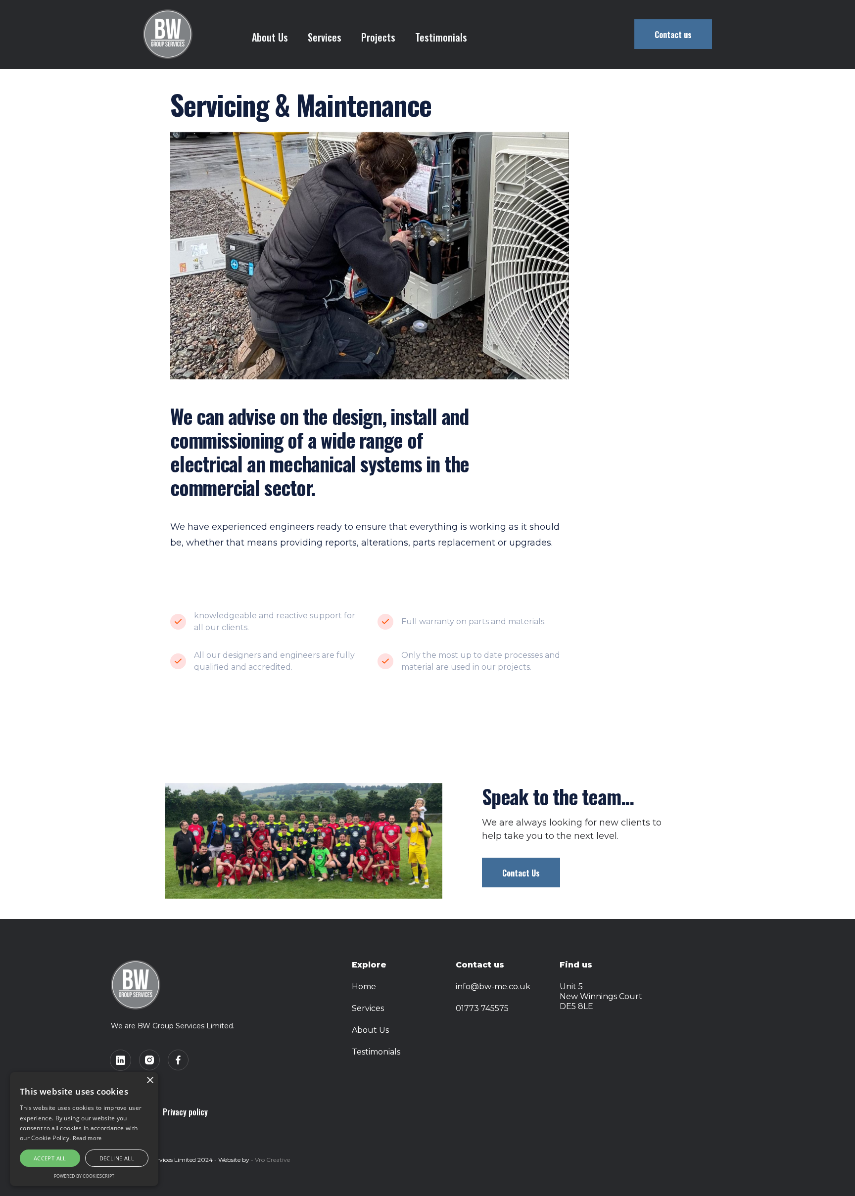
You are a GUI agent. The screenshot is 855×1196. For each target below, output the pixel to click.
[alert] (84, 1129)
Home (364, 986)
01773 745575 (482, 1008)
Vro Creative (272, 1159)
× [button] (149, 1080)
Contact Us (521, 873)
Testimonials (441, 37)
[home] (167, 34)
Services (368, 1008)
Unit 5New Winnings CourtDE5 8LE (601, 996)
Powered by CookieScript (84, 1176)
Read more (87, 1138)
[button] (324, 37)
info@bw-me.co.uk (493, 986)
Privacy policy (185, 1112)
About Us (270, 37)
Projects (378, 37)
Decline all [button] (116, 1158)
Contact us (673, 35)
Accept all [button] (50, 1158)
